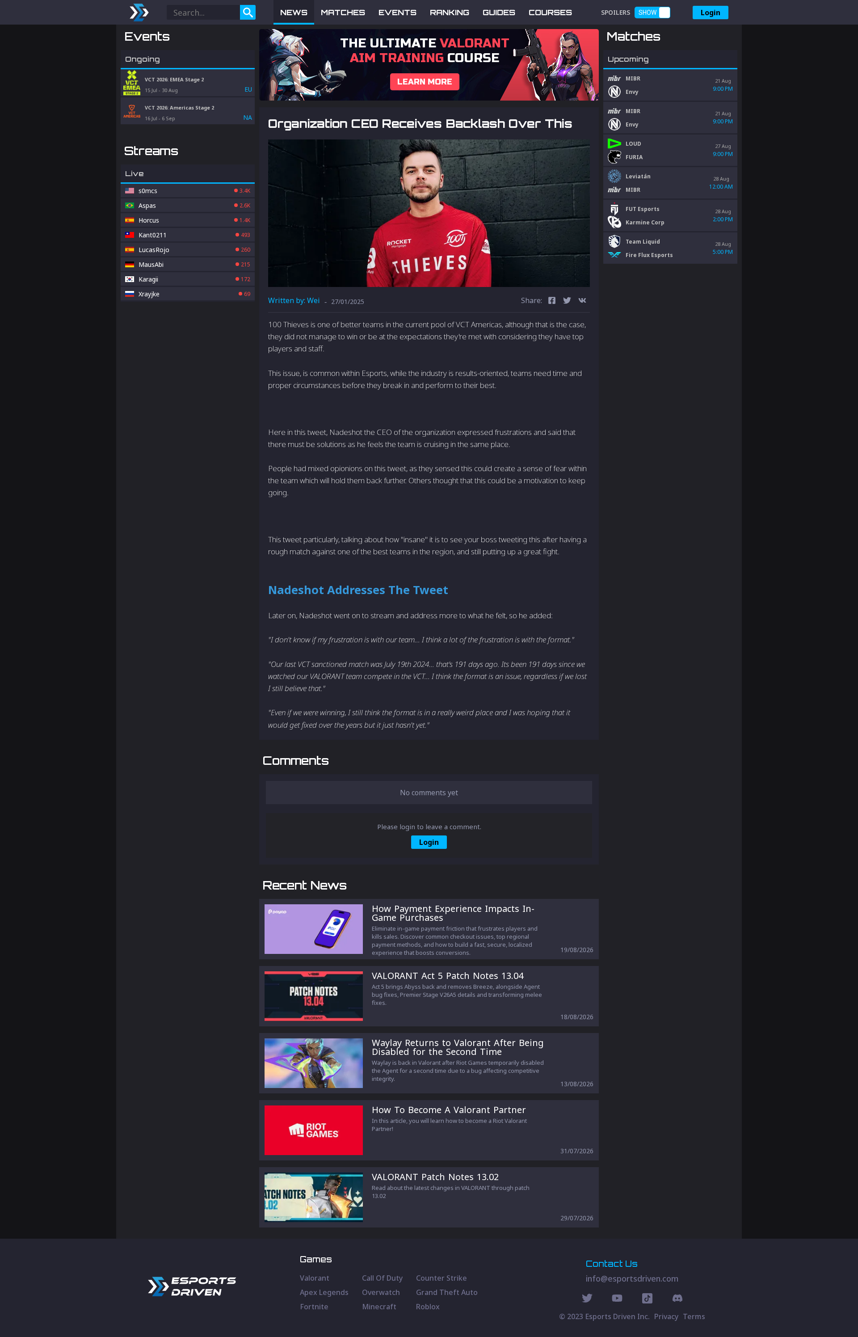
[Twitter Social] (587, 1299)
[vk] (582, 301)
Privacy (666, 1316)
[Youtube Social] (617, 1299)
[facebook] (552, 301)
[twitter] (567, 301)
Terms (694, 1316)
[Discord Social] (647, 1299)
